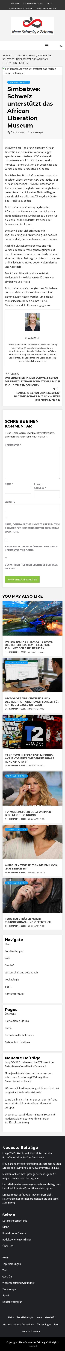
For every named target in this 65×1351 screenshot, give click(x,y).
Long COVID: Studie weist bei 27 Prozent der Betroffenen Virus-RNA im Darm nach (30, 1064)
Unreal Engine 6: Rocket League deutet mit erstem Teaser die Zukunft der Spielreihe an (29, 645)
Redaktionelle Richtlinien (20, 8)
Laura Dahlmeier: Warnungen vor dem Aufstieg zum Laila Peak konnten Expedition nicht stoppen (31, 1103)
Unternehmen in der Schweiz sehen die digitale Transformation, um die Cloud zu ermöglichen (32, 380)
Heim (8, 944)
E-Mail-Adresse (40, 485)
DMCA (49, 3)
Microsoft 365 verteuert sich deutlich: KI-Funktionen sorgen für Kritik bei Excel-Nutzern (32, 702)
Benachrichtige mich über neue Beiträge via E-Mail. (31, 566)
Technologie (12, 979)
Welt (7, 958)
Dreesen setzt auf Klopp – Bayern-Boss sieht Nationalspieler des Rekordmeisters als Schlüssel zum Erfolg (30, 1118)
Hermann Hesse (17, 652)
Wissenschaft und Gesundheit (21, 972)
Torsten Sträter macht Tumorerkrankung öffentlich (28, 920)
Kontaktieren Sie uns (33, 3)
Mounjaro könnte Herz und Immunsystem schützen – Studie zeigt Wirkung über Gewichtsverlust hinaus (28, 1077)
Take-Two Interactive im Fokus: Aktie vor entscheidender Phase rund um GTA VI (29, 758)
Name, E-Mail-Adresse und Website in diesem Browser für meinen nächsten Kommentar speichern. (32, 528)
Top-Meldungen (14, 951)
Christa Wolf (18, 132)
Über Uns (15, 3)
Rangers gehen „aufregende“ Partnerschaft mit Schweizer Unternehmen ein (37, 395)
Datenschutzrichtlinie (46, 8)
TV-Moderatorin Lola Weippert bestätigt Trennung (29, 814)
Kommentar (13, 445)
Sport (8, 986)
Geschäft (10, 965)
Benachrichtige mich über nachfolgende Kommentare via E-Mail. (31, 548)
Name (9, 484)
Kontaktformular (14, 993)
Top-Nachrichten (18, 82)
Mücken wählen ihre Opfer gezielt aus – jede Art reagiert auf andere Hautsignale (32, 1090)
